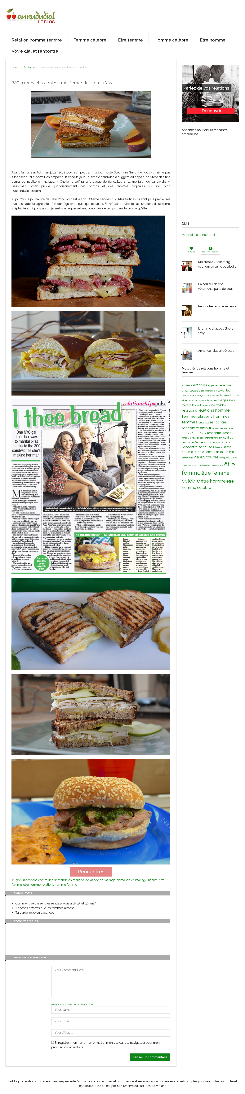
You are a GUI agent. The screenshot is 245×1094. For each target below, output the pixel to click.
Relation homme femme (37, 39)
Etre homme (212, 39)
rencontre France (219, 433)
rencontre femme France (194, 433)
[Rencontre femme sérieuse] (187, 311)
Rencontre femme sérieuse (217, 306)
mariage (186, 405)
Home (14, 67)
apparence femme (219, 385)
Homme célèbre (171, 39)
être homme (32, 884)
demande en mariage (100, 880)
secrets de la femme (219, 452)
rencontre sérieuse (197, 447)
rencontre (218, 422)
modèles (220, 405)
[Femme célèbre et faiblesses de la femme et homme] (31, 26)
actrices (200, 385)
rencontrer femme (209, 438)
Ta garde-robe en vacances (34, 912)
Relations (191, 252)
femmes (224, 395)
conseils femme (209, 391)
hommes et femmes (205, 400)
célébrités (223, 390)
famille (215, 395)
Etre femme (130, 39)
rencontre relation (190, 438)
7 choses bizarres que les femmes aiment (44, 908)
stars (190, 458)
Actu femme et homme (211, 252)
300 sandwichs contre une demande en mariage (50, 880)
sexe (185, 457)
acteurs (187, 385)
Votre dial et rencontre (35, 51)
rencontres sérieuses (216, 442)
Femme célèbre (90, 39)
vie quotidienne (228, 457)
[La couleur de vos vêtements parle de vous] (187, 289)
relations (189, 410)
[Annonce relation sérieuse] (187, 355)
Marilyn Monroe (200, 405)
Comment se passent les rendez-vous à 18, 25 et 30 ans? (55, 903)
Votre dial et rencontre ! (198, 235)
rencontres (226, 437)
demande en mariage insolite (137, 880)
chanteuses (191, 390)
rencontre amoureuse (222, 428)
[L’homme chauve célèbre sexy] (187, 333)
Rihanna (218, 447)
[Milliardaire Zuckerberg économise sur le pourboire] (187, 267)
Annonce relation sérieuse (216, 350)
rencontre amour (196, 428)
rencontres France (192, 442)
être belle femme (214, 465)
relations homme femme (59, 884)
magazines (226, 400)
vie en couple (206, 457)
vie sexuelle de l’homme (194, 465)
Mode (211, 405)
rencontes (203, 422)
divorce (207, 395)
